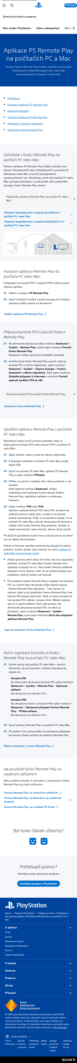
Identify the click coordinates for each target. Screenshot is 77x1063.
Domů (8, 913)
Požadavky (14, 98)
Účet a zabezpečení (48, 28)
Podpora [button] (10, 978)
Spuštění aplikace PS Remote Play (27, 117)
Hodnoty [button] (10, 970)
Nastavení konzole (18, 111)
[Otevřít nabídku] (4, 5)
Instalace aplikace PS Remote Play (28, 104)
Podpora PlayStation (24, 913)
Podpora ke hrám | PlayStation (53, 913)
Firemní (8, 950)
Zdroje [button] (9, 985)
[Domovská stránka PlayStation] (38, 5)
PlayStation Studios (14, 941)
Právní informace (10, 1042)
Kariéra (8, 936)
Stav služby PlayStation (17, 28)
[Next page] (73, 28)
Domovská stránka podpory (20, 16)
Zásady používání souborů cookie (54, 1045)
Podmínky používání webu (34, 1044)
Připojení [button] (10, 992)
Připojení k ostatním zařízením (25, 123)
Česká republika (19, 1036)
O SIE (7, 932)
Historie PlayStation (14, 954)
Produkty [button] (10, 963)
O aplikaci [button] (11, 927)
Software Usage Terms (67, 1044)
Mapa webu (44, 1042)
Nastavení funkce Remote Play (25, 130)
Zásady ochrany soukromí (22, 1044)
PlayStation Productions (16, 945)
